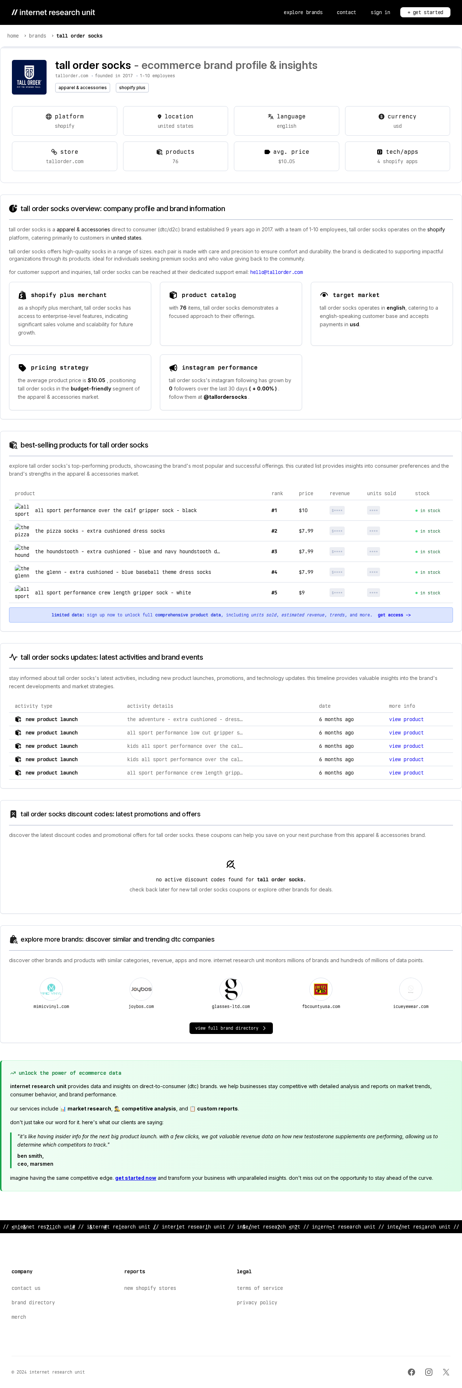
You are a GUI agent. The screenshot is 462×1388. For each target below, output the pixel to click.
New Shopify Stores (150, 1288)
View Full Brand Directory (226, 1028)
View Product (406, 719)
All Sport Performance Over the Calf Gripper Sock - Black (116, 510)
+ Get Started (425, 12)
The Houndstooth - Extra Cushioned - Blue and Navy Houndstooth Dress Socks (140, 551)
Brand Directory (33, 1302)
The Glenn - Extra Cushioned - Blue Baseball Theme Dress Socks (123, 572)
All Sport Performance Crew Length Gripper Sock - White (113, 592)
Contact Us (26, 1288)
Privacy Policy (257, 1302)
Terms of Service (260, 1288)
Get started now (135, 1178)
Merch (19, 1317)
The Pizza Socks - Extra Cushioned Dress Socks (100, 531)
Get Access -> (394, 614)
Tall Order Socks (79, 36)
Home (13, 36)
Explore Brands (303, 12)
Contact (346, 12)
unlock (346, 510)
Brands (37, 36)
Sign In (380, 12)
